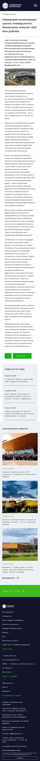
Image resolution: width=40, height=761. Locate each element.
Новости (5, 687)
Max (23, 591)
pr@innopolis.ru (7, 683)
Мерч (3, 636)
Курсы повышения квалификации (12, 620)
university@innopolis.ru (10, 660)
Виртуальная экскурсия (10, 640)
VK (11, 591)
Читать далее (21, 356)
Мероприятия (6, 691)
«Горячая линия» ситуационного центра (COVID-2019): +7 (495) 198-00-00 (15, 740)
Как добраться (7, 668)
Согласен (20, 758)
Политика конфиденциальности (12, 734)
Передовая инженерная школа (12, 628)
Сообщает (16, 62)
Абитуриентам (6, 616)
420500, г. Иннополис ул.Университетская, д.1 (18, 664)
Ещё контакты (6, 672)
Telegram (5, 591)
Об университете (7, 612)
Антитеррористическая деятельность (14, 746)
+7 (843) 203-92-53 (9, 656)
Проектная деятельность (10, 624)
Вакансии (5, 632)
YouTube (17, 591)
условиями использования (19, 754)
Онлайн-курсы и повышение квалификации (16, 645)
